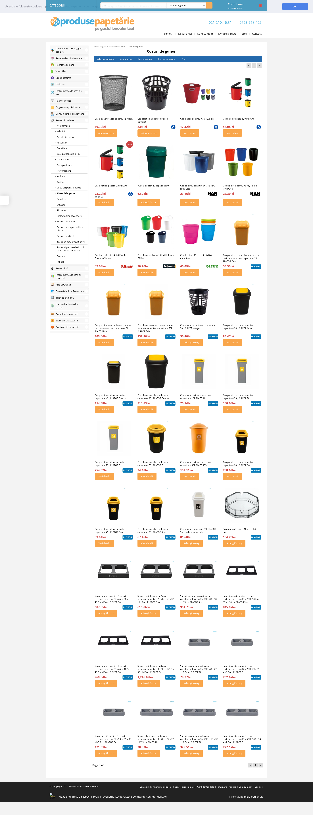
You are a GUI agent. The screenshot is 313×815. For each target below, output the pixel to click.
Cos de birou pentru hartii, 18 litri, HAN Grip (240, 187)
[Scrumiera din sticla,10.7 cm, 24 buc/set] (242, 505)
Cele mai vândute (105, 58)
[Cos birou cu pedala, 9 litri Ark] (242, 93)
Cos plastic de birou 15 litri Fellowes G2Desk (155, 257)
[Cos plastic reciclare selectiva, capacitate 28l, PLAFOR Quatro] (242, 301)
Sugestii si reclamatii (184, 786)
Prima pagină (100, 46)
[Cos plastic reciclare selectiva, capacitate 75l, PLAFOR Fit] (114, 438)
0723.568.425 (250, 22)
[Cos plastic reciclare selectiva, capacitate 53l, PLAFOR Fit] (242, 371)
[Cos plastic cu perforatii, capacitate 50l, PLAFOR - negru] (199, 301)
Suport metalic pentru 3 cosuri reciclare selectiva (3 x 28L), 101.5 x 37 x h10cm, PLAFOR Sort (241, 599)
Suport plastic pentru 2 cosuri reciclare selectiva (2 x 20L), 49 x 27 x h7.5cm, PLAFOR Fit (198, 669)
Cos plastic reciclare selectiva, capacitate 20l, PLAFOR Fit (195, 397)
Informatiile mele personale (246, 796)
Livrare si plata (227, 33)
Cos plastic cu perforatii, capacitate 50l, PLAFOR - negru (198, 327)
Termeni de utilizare (160, 786)
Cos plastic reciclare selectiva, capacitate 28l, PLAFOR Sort (152, 530)
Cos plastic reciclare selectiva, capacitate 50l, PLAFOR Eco (152, 464)
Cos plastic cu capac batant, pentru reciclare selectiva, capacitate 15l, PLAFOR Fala (241, 258)
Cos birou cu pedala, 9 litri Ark (238, 118)
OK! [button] (295, 6)
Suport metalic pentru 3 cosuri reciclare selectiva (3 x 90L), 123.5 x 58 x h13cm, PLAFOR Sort (155, 669)
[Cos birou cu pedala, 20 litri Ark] (114, 162)
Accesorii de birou (117, 46)
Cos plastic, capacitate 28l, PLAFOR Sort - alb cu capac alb (198, 530)
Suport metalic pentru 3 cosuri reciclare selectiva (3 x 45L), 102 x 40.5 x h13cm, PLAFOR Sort (112, 669)
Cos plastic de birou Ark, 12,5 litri (197, 118)
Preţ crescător (145, 58)
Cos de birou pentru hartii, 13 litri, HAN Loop (197, 187)
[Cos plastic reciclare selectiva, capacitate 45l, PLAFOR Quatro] (114, 371)
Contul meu (236, 3)
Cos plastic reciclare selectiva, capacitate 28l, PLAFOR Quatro (238, 327)
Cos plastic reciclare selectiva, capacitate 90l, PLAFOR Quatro (153, 397)
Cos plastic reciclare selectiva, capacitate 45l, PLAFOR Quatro (110, 397)
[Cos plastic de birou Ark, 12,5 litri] (199, 93)
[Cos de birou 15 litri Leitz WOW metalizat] (199, 231)
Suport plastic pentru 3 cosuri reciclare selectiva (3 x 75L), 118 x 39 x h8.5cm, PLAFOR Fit (199, 739)
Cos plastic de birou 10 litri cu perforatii (152, 120)
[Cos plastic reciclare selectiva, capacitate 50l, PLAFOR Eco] (156, 438)
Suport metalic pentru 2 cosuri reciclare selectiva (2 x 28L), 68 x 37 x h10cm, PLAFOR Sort (155, 599)
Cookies (258, 786)
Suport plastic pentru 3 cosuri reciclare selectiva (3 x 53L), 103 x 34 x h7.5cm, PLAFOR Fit (242, 739)
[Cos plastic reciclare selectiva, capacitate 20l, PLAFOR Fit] (199, 371)
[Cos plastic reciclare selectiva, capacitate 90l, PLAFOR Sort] (242, 438)
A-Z (183, 58)
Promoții (168, 33)
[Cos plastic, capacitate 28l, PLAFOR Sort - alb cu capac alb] (199, 505)
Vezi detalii (190, 133)
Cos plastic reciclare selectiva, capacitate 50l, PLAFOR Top (195, 464)
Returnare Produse (226, 786)
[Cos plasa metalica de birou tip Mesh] (114, 93)
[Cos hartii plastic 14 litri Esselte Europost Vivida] (114, 231)
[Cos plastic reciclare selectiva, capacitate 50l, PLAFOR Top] (199, 438)
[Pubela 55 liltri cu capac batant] (156, 162)
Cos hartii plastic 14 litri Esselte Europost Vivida (111, 257)
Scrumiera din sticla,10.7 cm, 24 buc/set (239, 530)
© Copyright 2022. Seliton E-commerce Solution (74, 786)
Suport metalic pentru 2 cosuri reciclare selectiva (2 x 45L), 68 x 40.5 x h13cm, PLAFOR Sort (111, 599)
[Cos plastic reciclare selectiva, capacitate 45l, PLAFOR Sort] (114, 505)
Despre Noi (185, 33)
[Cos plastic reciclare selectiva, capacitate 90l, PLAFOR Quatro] (156, 371)
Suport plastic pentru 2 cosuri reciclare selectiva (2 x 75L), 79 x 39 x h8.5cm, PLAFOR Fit (241, 669)
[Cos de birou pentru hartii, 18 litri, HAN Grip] (242, 162)
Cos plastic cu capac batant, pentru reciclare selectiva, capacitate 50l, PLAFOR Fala (155, 328)
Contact (257, 33)
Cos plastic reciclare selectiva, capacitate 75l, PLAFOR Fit (110, 464)
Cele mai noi (126, 58)
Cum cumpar (205, 33)
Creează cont (234, 7)
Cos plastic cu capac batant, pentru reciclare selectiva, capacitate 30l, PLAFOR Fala (113, 328)
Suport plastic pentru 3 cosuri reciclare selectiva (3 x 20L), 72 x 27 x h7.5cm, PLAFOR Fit (155, 739)
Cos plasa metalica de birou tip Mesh (114, 118)
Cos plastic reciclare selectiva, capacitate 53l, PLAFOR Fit (238, 397)
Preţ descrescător (167, 58)
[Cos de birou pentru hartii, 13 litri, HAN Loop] (199, 162)
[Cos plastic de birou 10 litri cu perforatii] (156, 93)
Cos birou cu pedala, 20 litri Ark (111, 185)
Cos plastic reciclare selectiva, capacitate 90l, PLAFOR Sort (238, 464)
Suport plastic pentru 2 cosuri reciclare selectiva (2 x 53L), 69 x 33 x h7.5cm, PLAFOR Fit (113, 739)
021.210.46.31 (220, 22)
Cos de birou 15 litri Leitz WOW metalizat (196, 257)
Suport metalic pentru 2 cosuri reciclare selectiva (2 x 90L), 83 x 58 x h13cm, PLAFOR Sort (198, 599)
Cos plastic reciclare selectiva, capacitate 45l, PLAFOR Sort (110, 530)
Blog (244, 33)
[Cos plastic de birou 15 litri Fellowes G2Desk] (156, 231)
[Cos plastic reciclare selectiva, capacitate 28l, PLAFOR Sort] (156, 505)
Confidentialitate (205, 786)
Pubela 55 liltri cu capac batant (153, 185)
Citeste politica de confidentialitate (145, 796)
